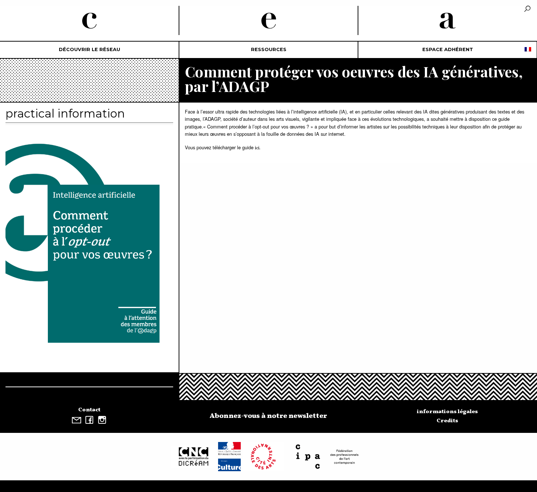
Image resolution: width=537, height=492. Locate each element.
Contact (89, 410)
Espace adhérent (447, 49)
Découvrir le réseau (89, 49)
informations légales (447, 412)
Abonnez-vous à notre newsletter (268, 416)
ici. (257, 148)
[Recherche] (527, 9)
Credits (447, 421)
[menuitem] (89, 50)
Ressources (268, 49)
